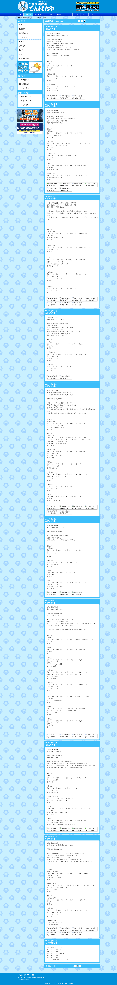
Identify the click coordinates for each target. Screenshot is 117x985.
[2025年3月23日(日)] (53, 929)
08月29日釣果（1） (26, 84)
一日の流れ (50, 14)
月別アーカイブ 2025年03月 (37, 18)
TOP (20, 14)
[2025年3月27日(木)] (53, 507)
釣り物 (76, 14)
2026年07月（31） (25, 101)
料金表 (59, 14)
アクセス (67, 14)
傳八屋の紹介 (39, 14)
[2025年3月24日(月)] (53, 829)
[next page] (84, 21)
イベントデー (94, 14)
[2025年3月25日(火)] (53, 736)
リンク (84, 14)
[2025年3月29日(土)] (53, 299)
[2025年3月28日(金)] (53, 377)
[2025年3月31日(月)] (53, 97)
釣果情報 (28, 14)
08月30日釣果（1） (26, 80)
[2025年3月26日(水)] (53, 593)
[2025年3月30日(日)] (53, 184)
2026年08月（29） (25, 96)
